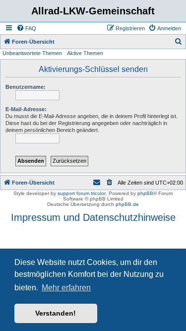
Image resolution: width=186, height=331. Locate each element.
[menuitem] (26, 28)
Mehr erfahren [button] (66, 287)
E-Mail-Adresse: (26, 109)
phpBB (145, 193)
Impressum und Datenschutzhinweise (93, 217)
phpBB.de (127, 204)
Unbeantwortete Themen (32, 53)
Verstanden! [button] (55, 313)
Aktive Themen (85, 53)
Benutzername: (25, 87)
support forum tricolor (82, 193)
